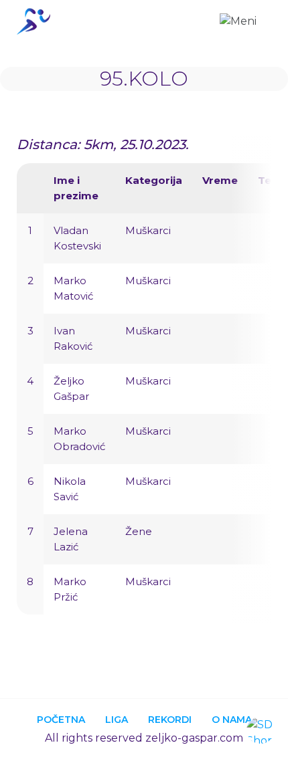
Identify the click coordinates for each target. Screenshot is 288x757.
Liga (116, 720)
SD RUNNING (37, 21)
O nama (232, 720)
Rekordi (170, 720)
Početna (61, 720)
